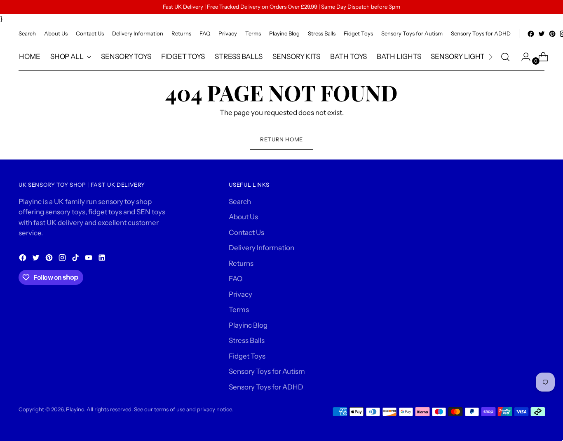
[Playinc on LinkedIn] (103, 259)
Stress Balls (247, 340)
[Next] (490, 57)
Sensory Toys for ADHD (266, 387)
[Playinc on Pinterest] (552, 34)
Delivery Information (261, 248)
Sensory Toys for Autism (267, 371)
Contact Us (246, 232)
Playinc (75, 409)
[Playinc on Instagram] (63, 259)
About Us (243, 217)
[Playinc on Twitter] (541, 34)
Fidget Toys (247, 356)
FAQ (235, 278)
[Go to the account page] (522, 57)
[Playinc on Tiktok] (76, 259)
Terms (239, 309)
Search (240, 201)
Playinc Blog (248, 325)
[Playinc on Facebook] (531, 34)
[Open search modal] (505, 57)
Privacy (240, 294)
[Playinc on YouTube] (89, 259)
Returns (241, 263)
